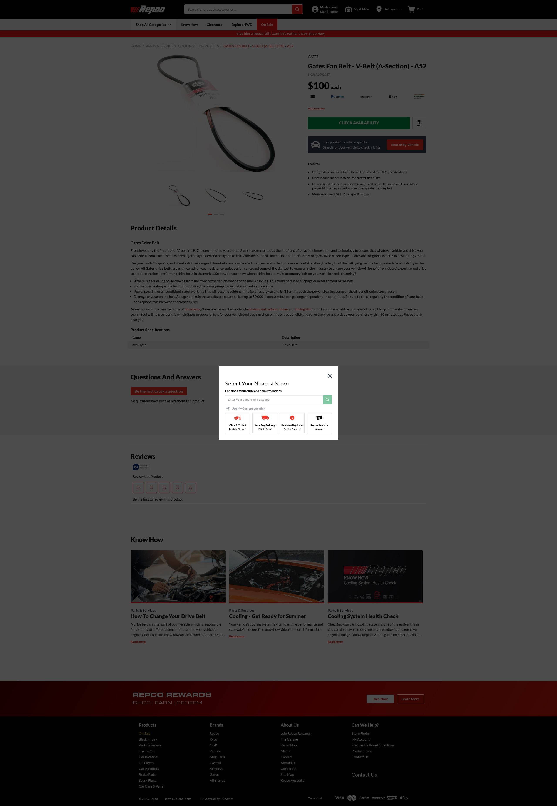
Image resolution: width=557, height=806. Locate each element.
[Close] (330, 376)
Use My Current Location (248, 408)
